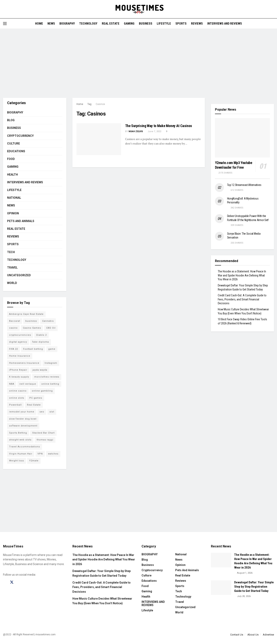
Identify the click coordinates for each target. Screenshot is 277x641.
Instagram (51, 363)
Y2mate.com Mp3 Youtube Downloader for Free (233, 165)
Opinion (13, 213)
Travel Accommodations (24, 446)
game (51, 349)
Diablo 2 (41, 335)
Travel (12, 267)
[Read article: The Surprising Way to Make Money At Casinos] (98, 139)
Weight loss (16, 460)
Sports (181, 23)
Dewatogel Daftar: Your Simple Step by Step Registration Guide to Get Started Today (254, 587)
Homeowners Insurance (24, 363)
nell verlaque (27, 384)
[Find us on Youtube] (26, 582)
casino (13, 328)
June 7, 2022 (154, 131)
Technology (88, 23)
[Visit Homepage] (138, 9)
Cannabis (48, 321)
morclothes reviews (46, 377)
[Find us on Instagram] (19, 582)
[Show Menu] (5, 23)
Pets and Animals (20, 221)
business (31, 321)
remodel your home (21, 411)
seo (42, 411)
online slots (16, 398)
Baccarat (14, 321)
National (14, 197)
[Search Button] (272, 23)
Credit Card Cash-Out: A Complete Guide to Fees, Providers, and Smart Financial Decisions (242, 299)
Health (12, 174)
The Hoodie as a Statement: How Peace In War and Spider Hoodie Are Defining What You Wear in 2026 (242, 275)
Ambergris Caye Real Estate (26, 314)
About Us (253, 634)
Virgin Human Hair (20, 453)
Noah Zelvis (136, 131)
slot (51, 411)
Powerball (15, 405)
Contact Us (236, 634)
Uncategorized (19, 275)
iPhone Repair (18, 370)
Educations (16, 151)
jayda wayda (39, 370)
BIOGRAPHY (67, 23)
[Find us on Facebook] (4, 582)
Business (145, 23)
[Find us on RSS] (32, 582)
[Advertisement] (138, 63)
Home (39, 23)
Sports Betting (18, 433)
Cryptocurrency (20, 135)
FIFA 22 (13, 349)
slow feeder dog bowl (23, 419)
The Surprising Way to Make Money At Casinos (158, 126)
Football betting (33, 349)
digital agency (18, 342)
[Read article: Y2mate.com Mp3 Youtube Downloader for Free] (242, 138)
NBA (11, 384)
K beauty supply (19, 377)
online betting (50, 384)
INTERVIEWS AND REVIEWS (224, 23)
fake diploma (40, 342)
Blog (11, 120)
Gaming (129, 23)
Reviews (197, 23)
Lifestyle (164, 23)
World (12, 283)
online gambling (42, 391)
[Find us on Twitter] (12, 582)
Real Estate (110, 23)
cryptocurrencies (20, 335)
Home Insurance (19, 356)
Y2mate (34, 460)
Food (11, 159)
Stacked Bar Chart (43, 433)
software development (23, 425)
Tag (89, 104)
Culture (13, 143)
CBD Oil (51, 328)
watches (53, 453)
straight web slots (20, 439)
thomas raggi (45, 439)
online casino (18, 391)
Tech (11, 252)
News (51, 23)
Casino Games (32, 328)
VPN (40, 453)
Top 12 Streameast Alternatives (244, 185)
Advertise (268, 634)
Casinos (100, 104)
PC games (35, 398)
